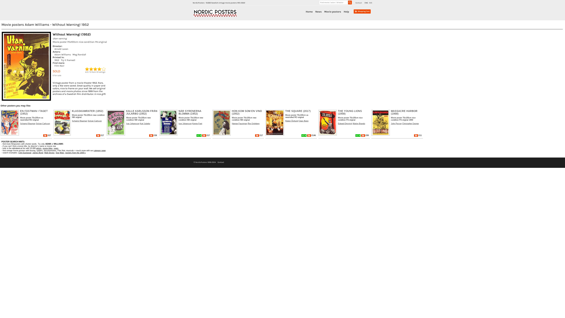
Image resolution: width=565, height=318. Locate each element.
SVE (370, 3)
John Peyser (396, 123)
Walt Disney (49, 153)
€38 (155, 135)
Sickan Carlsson (43, 123)
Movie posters (332, 11)
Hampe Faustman (239, 123)
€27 (49, 135)
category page (100, 150)
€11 (420, 135)
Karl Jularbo (145, 123)
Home (309, 11)
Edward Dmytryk (345, 123)
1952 (56, 60)
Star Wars (60, 153)
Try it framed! (68, 60)
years (56, 148)
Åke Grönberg (253, 123)
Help (346, 11)
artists (38, 148)
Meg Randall (79, 54)
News (318, 11)
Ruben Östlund (291, 121)
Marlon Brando (359, 123)
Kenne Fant (197, 123)
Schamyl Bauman (27, 123)
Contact (358, 3)
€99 (367, 135)
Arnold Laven (61, 49)
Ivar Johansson (132, 123)
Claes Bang (303, 121)
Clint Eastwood (24, 153)
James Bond (37, 153)
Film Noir (59, 65)
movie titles (48, 148)
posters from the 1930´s (75, 153)
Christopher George (410, 123)
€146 (313, 135)
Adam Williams (62, 54)
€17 (102, 135)
